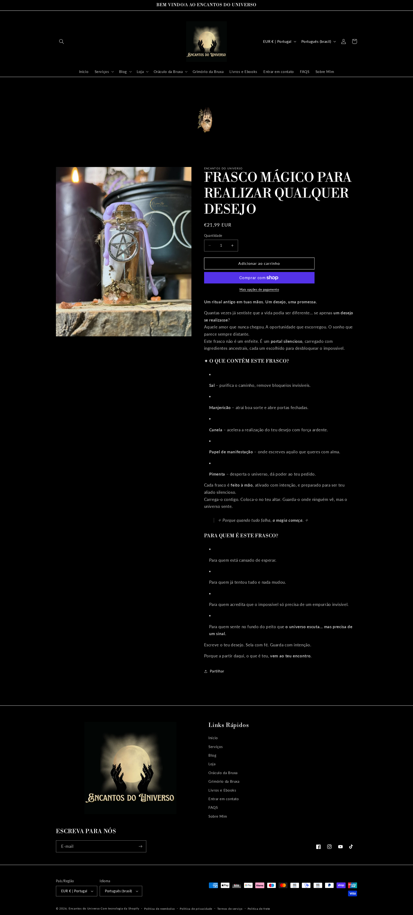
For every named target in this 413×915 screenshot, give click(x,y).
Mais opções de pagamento (259, 289)
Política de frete (259, 908)
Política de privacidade (196, 908)
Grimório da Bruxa (223, 781)
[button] (61, 41)
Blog (212, 755)
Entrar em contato (223, 799)
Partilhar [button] (217, 671)
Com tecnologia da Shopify (120, 908)
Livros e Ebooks (222, 790)
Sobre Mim (217, 816)
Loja (212, 764)
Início (213, 738)
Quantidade (213, 236)
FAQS (213, 807)
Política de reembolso (159, 908)
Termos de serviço (230, 908)
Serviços (215, 746)
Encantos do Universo (85, 908)
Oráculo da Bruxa (223, 773)
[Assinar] (140, 846)
